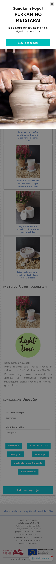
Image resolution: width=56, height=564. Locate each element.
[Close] (52, 4)
